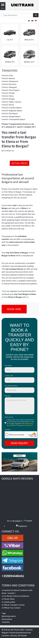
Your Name (9, 365)
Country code (9, 375)
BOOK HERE (14, 309)
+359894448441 (13, 576)
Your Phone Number (11, 386)
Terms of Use (9, 417)
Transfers (6, 622)
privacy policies (26, 425)
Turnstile (8, 429)
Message (8, 396)
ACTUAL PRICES (19, 163)
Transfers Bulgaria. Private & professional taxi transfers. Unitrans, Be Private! (17, 633)
